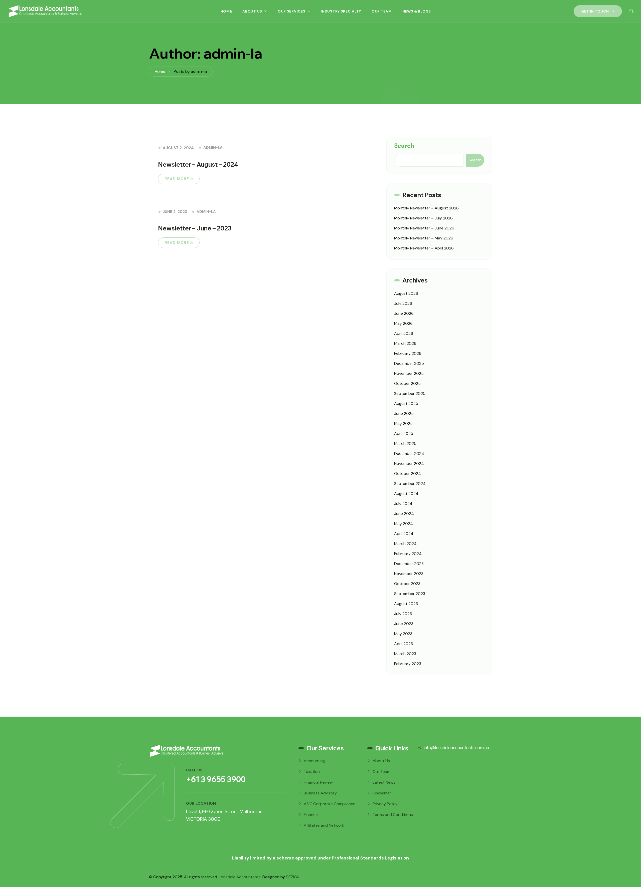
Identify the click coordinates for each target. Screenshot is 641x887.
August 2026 (406, 293)
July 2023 (403, 613)
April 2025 (403, 433)
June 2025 (404, 413)
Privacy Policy (385, 803)
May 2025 (403, 423)
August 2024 (406, 493)
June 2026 (404, 313)
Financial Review (318, 782)
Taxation (312, 771)
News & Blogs (416, 11)
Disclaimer (382, 793)
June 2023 (403, 623)
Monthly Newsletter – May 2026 (423, 238)
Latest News (384, 782)
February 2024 (408, 553)
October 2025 (407, 383)
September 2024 (410, 483)
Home (226, 11)
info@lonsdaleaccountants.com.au (456, 747)
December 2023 (409, 563)
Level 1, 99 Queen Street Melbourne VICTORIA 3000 (224, 815)
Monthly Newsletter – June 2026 (424, 228)
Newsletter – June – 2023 (195, 228)
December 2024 (409, 453)
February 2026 (407, 353)
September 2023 (409, 593)
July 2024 (403, 503)
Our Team (382, 11)
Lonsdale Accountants (240, 876)
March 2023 (405, 653)
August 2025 (406, 403)
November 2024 (409, 463)
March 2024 (405, 543)
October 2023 (407, 583)
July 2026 (403, 303)
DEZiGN (292, 876)
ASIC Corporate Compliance (329, 803)
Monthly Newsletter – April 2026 (424, 248)
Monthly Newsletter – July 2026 (423, 218)
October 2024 (407, 473)
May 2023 (403, 633)
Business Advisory (320, 793)
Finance (311, 814)
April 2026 (403, 333)
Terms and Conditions (393, 814)
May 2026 (403, 323)
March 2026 (405, 343)
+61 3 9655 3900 (216, 779)
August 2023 (406, 603)
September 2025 (409, 393)
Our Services (291, 11)
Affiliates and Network (324, 825)
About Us (252, 11)
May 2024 (403, 523)
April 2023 (403, 643)
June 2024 (404, 513)
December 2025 (409, 363)
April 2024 (403, 533)
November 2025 (409, 373)
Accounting (314, 760)
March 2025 (405, 443)
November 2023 (408, 573)
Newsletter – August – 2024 (198, 164)
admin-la (213, 147)
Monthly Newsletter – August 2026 (426, 208)
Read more (177, 178)
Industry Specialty (341, 11)
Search (404, 146)
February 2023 (407, 663)
